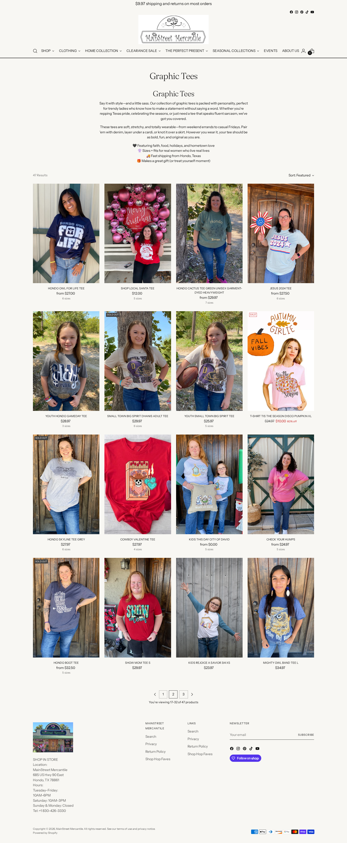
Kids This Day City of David (209, 539)
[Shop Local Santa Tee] (137, 233)
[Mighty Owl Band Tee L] (281, 608)
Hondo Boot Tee (66, 663)
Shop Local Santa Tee (137, 288)
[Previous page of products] (155, 694)
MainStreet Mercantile (69, 828)
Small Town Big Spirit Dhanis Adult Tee (137, 416)
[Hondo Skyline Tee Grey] (66, 484)
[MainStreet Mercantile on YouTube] (312, 12)
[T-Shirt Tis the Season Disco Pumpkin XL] (281, 361)
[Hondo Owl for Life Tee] (66, 233)
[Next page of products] (192, 694)
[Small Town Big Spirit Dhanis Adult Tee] (137, 361)
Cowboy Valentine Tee (137, 539)
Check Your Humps (280, 539)
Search (150, 737)
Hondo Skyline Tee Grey (66, 539)
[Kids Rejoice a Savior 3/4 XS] (209, 608)
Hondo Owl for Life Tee (66, 288)
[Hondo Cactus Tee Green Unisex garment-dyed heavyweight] (209, 233)
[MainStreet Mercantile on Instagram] (296, 12)
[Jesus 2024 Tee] (281, 233)
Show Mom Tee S (137, 663)
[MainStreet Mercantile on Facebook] (291, 12)
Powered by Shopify (45, 832)
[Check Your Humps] (281, 484)
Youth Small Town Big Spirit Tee (209, 416)
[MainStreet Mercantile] (173, 29)
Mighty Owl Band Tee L (280, 663)
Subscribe (306, 734)
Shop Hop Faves (157, 759)
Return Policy (155, 752)
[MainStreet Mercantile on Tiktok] (307, 12)
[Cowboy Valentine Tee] (137, 484)
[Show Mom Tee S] (137, 608)
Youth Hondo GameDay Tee (66, 416)
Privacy (151, 744)
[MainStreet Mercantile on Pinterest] (302, 12)
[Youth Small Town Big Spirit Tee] (209, 361)
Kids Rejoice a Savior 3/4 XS (209, 663)
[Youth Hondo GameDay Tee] (66, 361)
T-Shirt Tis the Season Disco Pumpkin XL (281, 416)
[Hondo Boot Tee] (66, 608)
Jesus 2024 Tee (281, 288)
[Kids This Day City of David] (209, 484)
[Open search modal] (35, 51)
